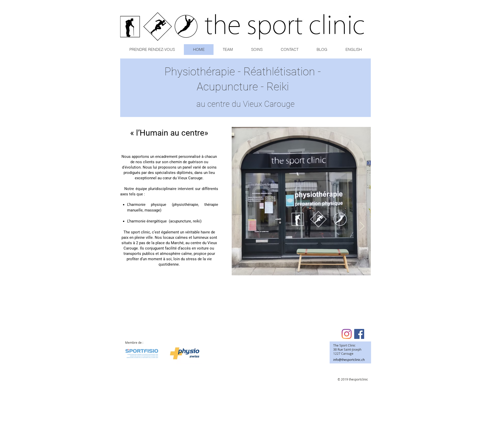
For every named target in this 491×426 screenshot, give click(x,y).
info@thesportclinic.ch (349, 360)
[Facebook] (359, 334)
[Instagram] (347, 334)
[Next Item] (362, 227)
